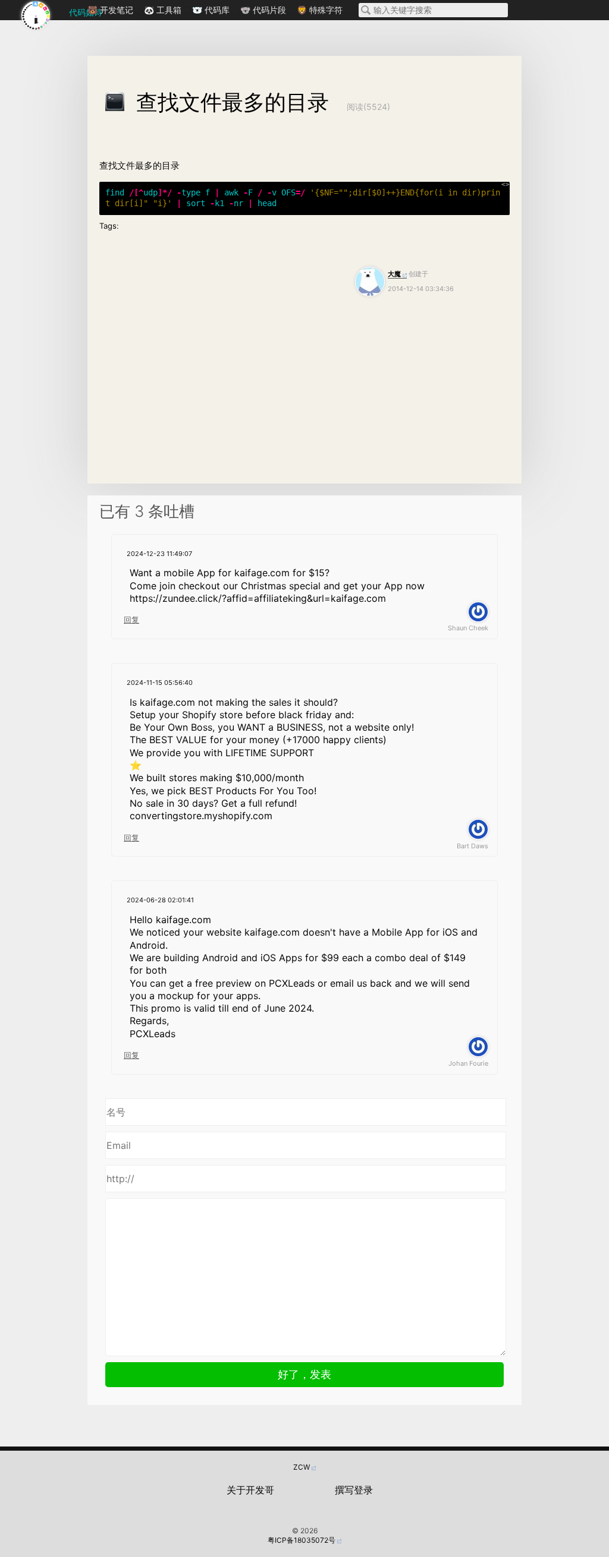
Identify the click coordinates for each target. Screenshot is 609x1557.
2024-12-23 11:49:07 (159, 553)
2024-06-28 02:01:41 (160, 900)
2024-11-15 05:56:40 (160, 682)
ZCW (301, 1467)
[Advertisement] (304, 388)
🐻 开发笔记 (110, 10)
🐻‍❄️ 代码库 (211, 10)
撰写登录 (354, 1490)
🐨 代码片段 (263, 10)
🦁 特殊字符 (320, 10)
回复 (131, 619)
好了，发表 (304, 1374)
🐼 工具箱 (162, 10)
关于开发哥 (250, 1490)
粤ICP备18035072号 (301, 1540)
